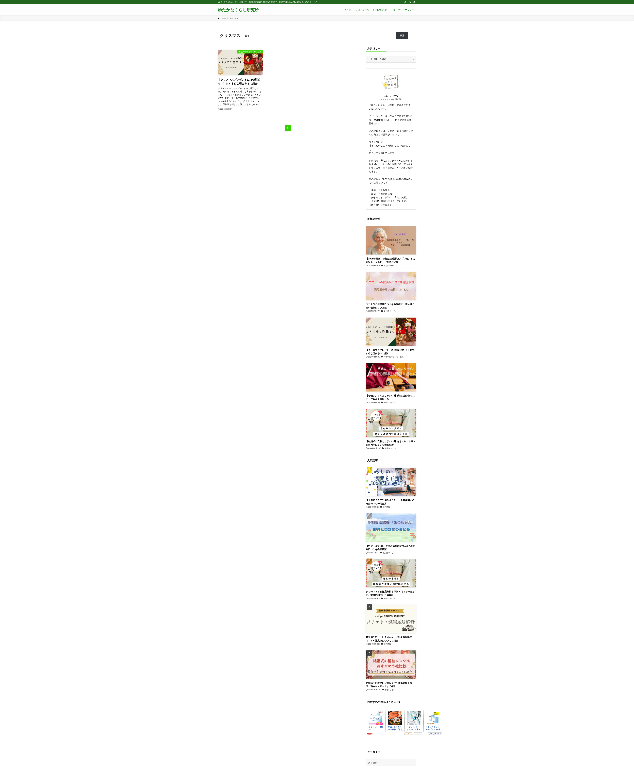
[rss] (409, 2)
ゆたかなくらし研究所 (238, 10)
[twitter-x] (405, 2)
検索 (402, 35)
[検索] (414, 2)
